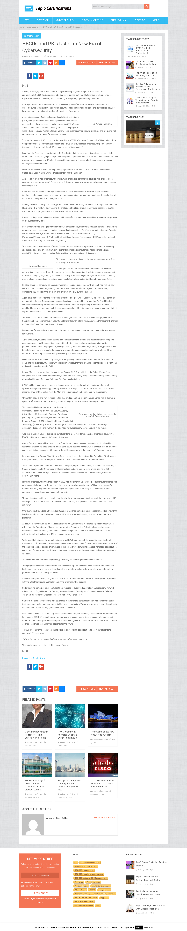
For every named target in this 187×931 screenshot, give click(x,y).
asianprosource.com (84, 906)
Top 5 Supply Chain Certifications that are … (146, 62)
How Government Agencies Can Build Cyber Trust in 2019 (67, 734)
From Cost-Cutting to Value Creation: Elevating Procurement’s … (147, 100)
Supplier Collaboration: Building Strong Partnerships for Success (147, 86)
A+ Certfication (81, 886)
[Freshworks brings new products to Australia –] (103, 716)
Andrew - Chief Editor (32, 56)
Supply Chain (118, 20)
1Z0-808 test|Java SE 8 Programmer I (91, 878)
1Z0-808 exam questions (85, 866)
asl (98, 906)
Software (43, 20)
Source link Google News (33, 658)
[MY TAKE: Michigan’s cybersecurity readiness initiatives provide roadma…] (37, 765)
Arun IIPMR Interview (84, 902)
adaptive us (104, 890)
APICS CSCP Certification (86, 898)
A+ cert (97, 882)
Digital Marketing (92, 20)
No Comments (68, 56)
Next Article (106, 63)
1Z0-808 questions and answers (89, 874)
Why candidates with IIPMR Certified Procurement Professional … (145, 49)
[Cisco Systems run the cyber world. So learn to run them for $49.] (103, 765)
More (156, 20)
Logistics (139, 20)
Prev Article (88, 63)
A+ (88, 882)
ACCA (92, 890)
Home (26, 20)
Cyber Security (65, 20)
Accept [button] (139, 927)
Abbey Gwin (80, 890)
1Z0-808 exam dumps (90, 862)
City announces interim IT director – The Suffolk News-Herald (36, 734)
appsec (104, 898)
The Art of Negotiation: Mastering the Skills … (146, 74)
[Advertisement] (52, 678)
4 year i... (79, 882)
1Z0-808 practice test (84, 870)
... (76, 862)
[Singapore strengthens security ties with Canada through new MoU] (70, 765)
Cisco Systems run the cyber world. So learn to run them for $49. (102, 783)
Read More (149, 927)
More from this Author (104, 817)
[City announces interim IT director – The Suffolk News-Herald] (37, 716)
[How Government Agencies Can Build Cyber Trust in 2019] (70, 716)
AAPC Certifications (100, 886)
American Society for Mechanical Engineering (95, 894)
